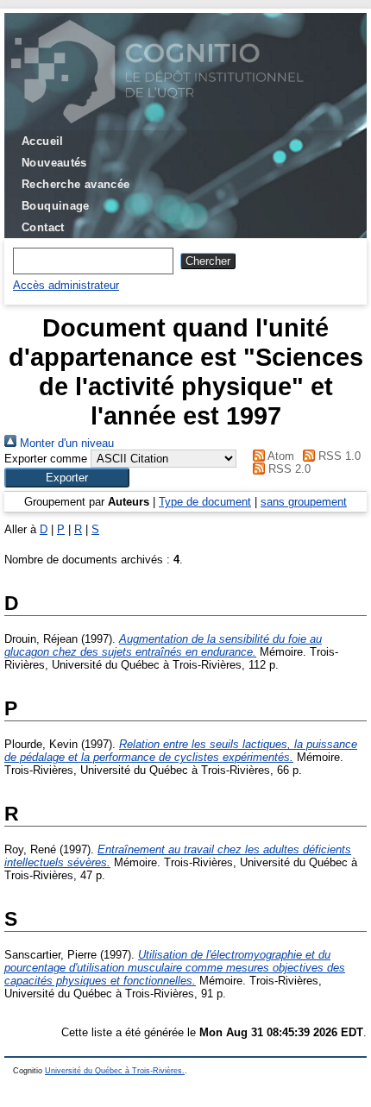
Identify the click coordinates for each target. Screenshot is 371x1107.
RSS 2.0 (288, 468)
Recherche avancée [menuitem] (76, 184)
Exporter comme (45, 458)
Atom (279, 456)
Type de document (205, 501)
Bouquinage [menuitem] (56, 205)
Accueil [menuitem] (43, 141)
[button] (66, 477)
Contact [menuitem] (43, 227)
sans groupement (304, 501)
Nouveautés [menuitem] (54, 162)
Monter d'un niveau (65, 443)
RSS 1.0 (338, 456)
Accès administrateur (66, 285)
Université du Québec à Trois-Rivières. (115, 1070)
